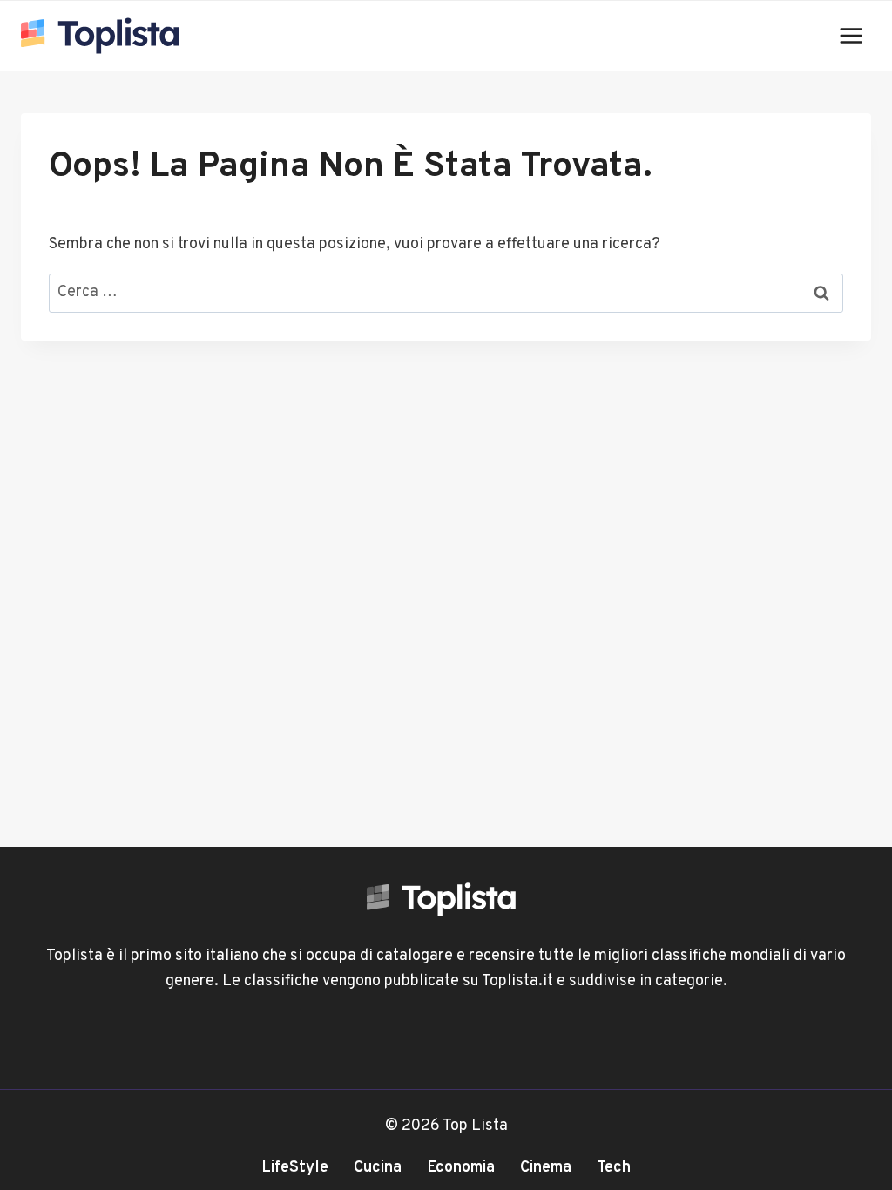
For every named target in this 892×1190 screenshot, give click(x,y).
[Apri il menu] (850, 35)
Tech (614, 1168)
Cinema (545, 1168)
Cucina (378, 1168)
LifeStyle (294, 1168)
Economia (461, 1168)
